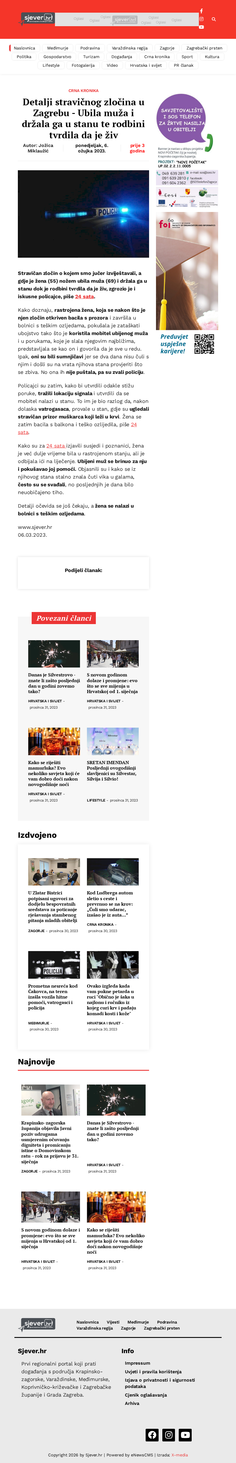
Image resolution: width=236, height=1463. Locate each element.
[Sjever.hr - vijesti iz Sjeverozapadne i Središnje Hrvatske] (36, 19)
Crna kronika (157, 56)
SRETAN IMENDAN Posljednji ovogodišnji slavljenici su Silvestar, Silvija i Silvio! (111, 771)
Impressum (137, 1363)
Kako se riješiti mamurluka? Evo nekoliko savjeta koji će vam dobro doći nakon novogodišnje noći (54, 773)
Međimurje (57, 48)
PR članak (183, 65)
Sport (187, 56)
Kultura (212, 56)
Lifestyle (51, 65)
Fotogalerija (83, 65)
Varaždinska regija (130, 48)
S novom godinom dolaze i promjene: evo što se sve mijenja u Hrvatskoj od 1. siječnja (112, 683)
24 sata (84, 296)
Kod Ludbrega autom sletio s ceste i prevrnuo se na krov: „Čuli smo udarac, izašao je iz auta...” (110, 904)
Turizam (91, 56)
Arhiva (132, 1403)
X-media (180, 1455)
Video (112, 65)
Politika (24, 56)
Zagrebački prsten (204, 48)
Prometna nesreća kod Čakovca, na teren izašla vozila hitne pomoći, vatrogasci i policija (53, 997)
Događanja (121, 56)
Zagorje (167, 48)
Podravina (90, 48)
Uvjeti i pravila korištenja (153, 1371)
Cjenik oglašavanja (146, 1395)
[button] (214, 19)
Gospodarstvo (57, 56)
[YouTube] (201, 27)
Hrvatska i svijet (146, 65)
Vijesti (113, 1322)
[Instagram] (201, 19)
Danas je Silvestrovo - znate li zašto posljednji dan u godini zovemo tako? (54, 683)
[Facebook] (201, 11)
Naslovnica (24, 48)
